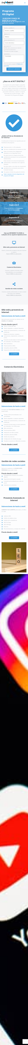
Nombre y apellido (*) (9, 28)
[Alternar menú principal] (25, 2)
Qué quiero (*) (7, 46)
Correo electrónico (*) (9, 40)
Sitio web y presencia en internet (13, 48)
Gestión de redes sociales (11, 51)
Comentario (7, 54)
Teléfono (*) (7, 34)
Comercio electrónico (10, 49)
